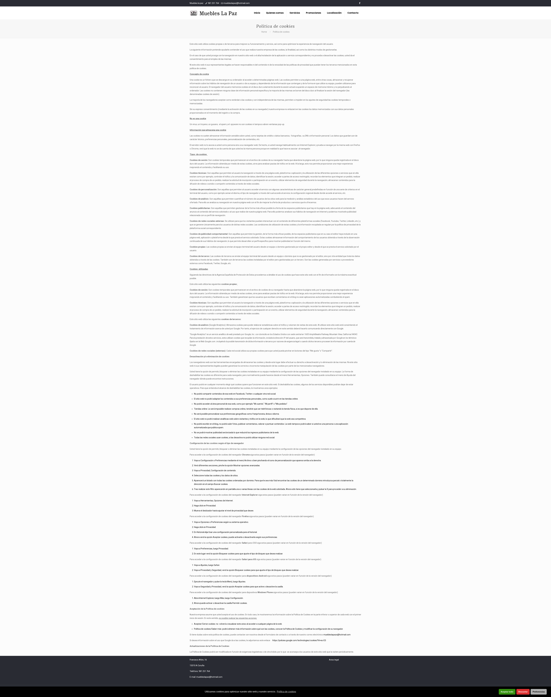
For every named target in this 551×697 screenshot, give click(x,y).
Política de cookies (286, 691)
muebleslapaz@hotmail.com (237, 3)
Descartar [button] (523, 692)
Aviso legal (334, 660)
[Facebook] (359, 3)
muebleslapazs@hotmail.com (337, 634)
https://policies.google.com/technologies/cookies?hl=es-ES (299, 640)
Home (264, 32)
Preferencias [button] (539, 692)
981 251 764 (213, 3)
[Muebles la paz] (214, 12)
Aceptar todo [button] (507, 692)
